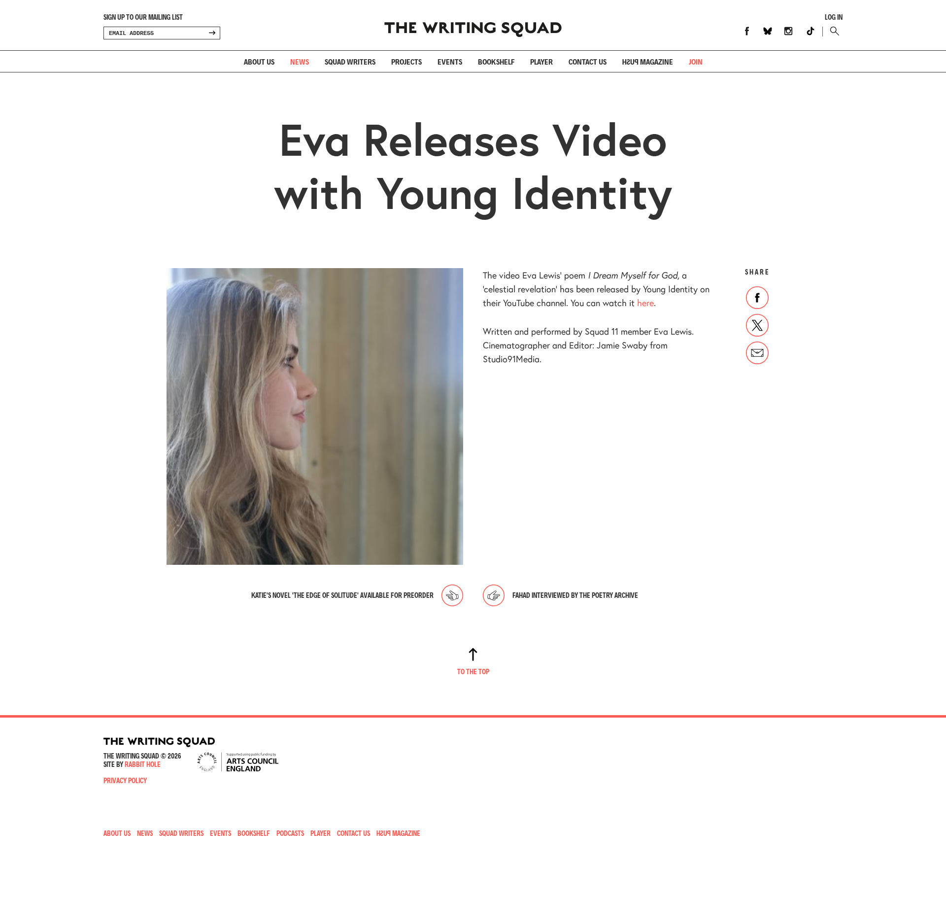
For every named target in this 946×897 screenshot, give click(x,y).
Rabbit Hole (143, 764)
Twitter (757, 325)
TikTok (810, 31)
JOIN (696, 61)
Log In (834, 17)
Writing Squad (473, 25)
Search (832, 31)
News (299, 61)
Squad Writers (350, 61)
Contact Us (353, 833)
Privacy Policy (125, 780)
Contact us (588, 61)
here (645, 303)
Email (757, 353)
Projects (406, 61)
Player (541, 61)
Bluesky (767, 31)
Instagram (788, 31)
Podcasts (290, 833)
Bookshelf (496, 61)
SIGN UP (212, 33)
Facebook (747, 31)
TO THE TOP (473, 671)
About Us (259, 61)
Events (450, 61)
